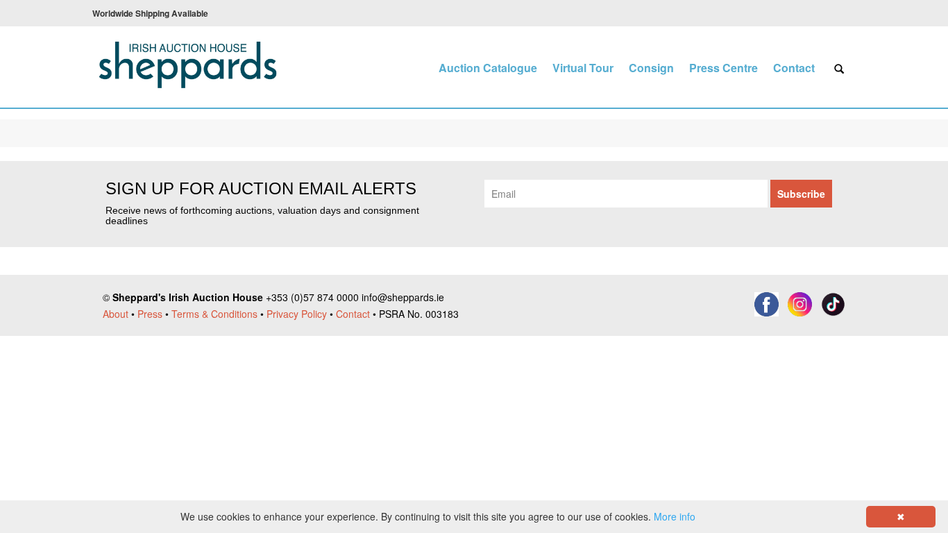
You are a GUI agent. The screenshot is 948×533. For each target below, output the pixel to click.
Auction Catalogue (488, 68)
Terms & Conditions (214, 314)
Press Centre (723, 68)
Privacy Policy (296, 314)
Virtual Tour (582, 68)
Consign (651, 68)
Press (149, 314)
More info (674, 516)
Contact (794, 68)
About (115, 314)
